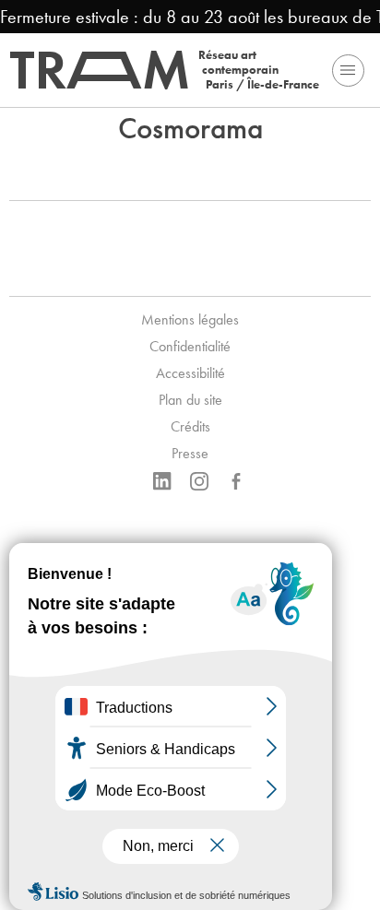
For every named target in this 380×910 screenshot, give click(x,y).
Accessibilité (190, 373)
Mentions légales (190, 319)
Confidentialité (190, 346)
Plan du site (190, 399)
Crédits (190, 426)
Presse (190, 453)
